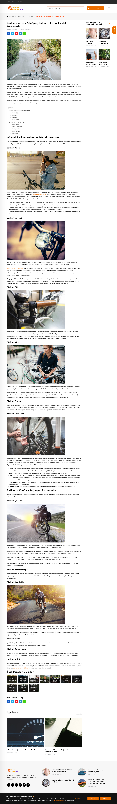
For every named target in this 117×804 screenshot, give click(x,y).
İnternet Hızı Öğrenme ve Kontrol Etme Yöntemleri (24, 750)
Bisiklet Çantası (15, 124)
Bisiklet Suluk (15, 133)
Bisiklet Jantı (14, 129)
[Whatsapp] (24, 33)
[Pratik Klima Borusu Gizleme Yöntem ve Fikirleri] (91, 54)
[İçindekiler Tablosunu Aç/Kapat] (28, 108)
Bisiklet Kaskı (15, 112)
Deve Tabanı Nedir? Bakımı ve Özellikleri (103, 64)
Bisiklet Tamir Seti (16, 121)
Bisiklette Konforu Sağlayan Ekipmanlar (19, 123)
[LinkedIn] (20, 33)
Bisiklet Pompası (15, 119)
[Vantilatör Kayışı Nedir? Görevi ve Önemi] (104, 33)
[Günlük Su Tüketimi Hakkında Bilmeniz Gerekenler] (91, 33)
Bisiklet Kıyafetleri (16, 128)
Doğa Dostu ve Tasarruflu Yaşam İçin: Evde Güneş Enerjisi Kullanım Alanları (96, 781)
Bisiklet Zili (14, 115)
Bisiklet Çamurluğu (16, 131)
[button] (77, 713)
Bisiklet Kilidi (14, 117)
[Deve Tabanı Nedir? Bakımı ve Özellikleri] (104, 54)
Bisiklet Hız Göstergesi (17, 126)
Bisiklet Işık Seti (15, 113)
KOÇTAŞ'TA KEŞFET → (95, 8)
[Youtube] (16, 33)
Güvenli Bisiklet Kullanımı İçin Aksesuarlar (19, 110)
